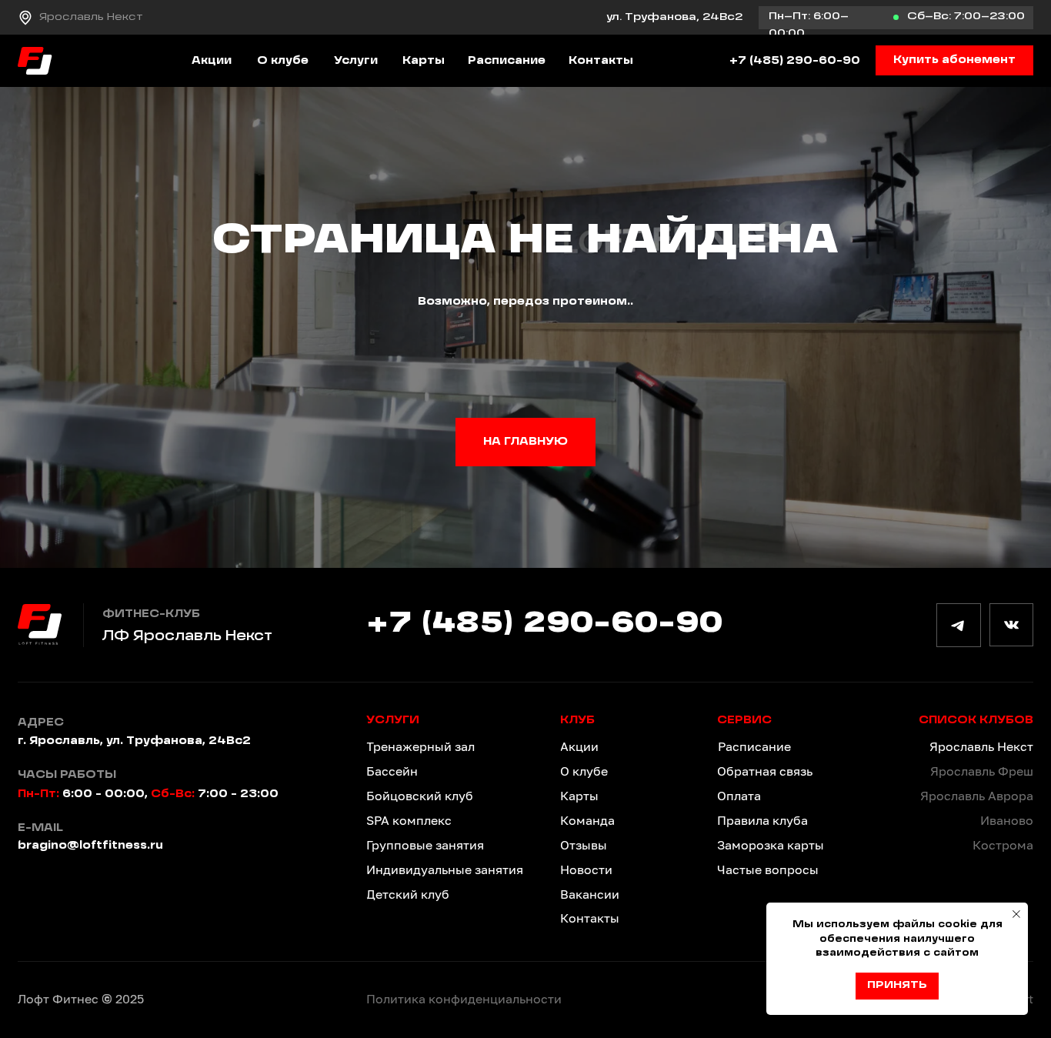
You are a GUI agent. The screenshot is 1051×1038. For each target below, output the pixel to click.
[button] (954, 60)
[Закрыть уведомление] (1016, 914)
